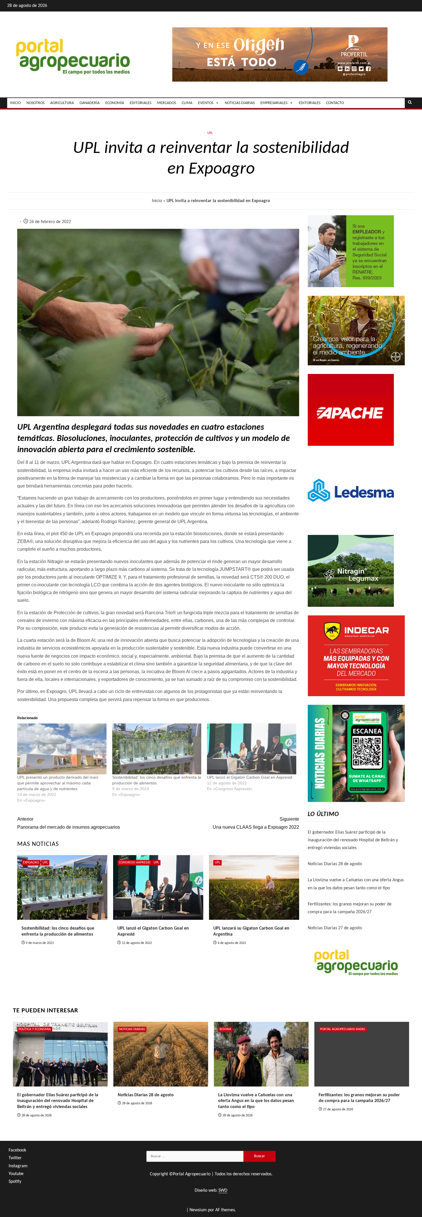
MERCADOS (166, 103)
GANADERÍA (90, 103)
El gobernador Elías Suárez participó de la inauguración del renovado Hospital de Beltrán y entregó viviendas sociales (353, 840)
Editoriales (309, 103)
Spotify (15, 1181)
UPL (210, 133)
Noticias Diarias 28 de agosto (335, 864)
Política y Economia (35, 1029)
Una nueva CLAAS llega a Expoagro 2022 (256, 823)
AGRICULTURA (62, 103)
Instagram (18, 1166)
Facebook (17, 1150)
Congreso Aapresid (134, 862)
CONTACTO (335, 103)
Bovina (225, 1029)
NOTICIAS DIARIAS (240, 103)
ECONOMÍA (114, 103)
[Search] (409, 102)
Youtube (16, 1174)
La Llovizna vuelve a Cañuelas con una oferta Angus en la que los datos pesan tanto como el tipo (256, 1101)
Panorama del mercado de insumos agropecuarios (68, 823)
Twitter (15, 1158)
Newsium (198, 1210)
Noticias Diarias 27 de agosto (335, 928)
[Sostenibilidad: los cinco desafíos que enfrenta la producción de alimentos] (157, 749)
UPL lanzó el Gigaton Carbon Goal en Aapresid (249, 777)
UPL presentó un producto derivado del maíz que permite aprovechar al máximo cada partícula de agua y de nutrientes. (57, 783)
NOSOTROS (35, 103)
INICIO (15, 103)
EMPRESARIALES (273, 103)
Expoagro (31, 862)
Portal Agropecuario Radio (342, 1029)
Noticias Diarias (132, 1029)
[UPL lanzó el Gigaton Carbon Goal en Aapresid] (251, 749)
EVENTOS (205, 103)
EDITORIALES (140, 103)
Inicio (157, 201)
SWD (222, 1190)
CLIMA (187, 103)
